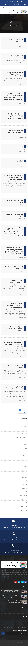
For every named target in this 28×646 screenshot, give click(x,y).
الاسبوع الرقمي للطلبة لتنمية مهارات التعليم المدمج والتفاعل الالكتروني (14, 328)
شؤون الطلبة (24, 488)
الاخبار (19, 4)
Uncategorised (23, 422)
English (24, 4)
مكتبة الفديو (24, 470)
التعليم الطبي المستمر (22, 484)
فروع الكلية (24, 477)
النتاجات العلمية (23, 506)
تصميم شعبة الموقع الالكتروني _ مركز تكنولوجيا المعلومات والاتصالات (16, 642)
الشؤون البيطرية (23, 499)
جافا (26, 462)
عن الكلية (25, 473)
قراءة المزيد (23, 46)
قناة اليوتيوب (24, 451)
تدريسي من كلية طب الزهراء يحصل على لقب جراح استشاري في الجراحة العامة (13, 73)
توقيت (25, 466)
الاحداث (13, 4)
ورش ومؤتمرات (23, 510)
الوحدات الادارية (23, 495)
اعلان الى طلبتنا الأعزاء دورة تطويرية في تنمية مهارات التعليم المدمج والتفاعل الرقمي (14, 305)
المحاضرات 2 (19, 161)
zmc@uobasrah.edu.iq (13, 3)
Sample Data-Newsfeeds (21, 437)
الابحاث (25, 481)
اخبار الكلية (24, 444)
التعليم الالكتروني (5, 4)
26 (24, 412)
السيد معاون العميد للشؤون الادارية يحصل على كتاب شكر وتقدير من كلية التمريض (13, 344)
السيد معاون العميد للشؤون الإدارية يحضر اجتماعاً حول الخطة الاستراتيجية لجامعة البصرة (13, 177)
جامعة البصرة (14, 643)
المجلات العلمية (19, 146)
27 (21, 412)
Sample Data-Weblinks (21, 441)
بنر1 (26, 448)
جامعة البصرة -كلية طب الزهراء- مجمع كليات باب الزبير (15, 627)
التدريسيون (24, 502)
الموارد (25, 491)
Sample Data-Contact (22, 433)
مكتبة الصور (24, 455)
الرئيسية (16, 25)
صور (26, 459)
